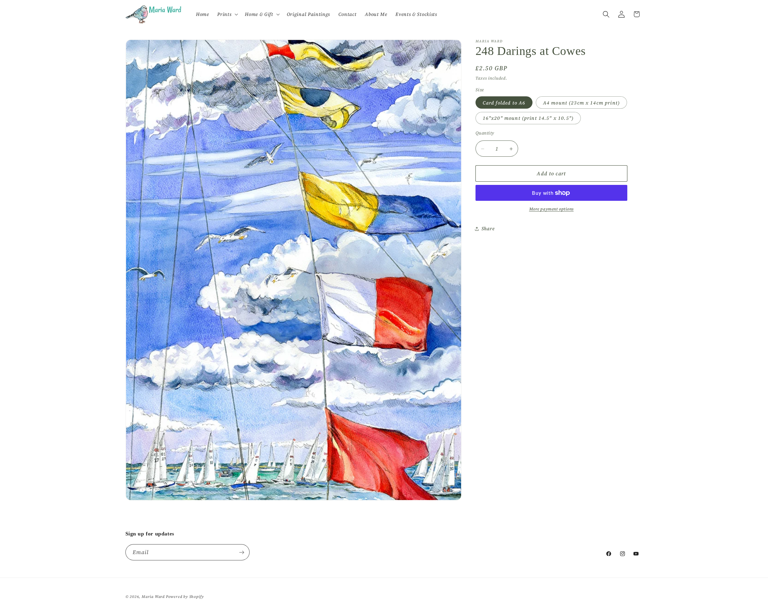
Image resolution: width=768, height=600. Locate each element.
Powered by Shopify (185, 596)
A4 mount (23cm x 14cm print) (581, 102)
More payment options (551, 209)
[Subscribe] (241, 552)
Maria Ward (153, 596)
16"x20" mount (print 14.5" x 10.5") (528, 118)
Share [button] (488, 228)
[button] (227, 14)
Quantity (485, 133)
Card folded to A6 (504, 102)
